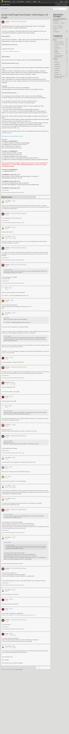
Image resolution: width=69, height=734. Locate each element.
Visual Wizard (61, 66)
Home (13, 1)
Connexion (58, 4)
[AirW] (3, 288)
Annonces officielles (61, 42)
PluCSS (66, 1)
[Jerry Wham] (3, 201)
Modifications (61, 47)
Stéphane (7, 21)
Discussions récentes (58, 28)
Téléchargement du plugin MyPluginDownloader (12, 136)
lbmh (6, 467)
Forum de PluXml (5, 4)
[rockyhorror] (3, 425)
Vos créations (61, 53)
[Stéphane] (3, 22)
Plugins (61, 51)
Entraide (61, 45)
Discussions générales (61, 44)
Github (61, 1)
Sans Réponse (60, 31)
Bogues (61, 49)
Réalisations (61, 64)
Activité (54, 29)
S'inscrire (65, 4)
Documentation (20, 1)
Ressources (28, 1)
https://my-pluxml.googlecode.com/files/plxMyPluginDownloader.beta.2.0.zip (18, 615)
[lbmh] (3, 467)
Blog (39, 1)
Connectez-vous (4, 669)
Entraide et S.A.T (61, 74)
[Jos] (3, 477)
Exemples (61, 72)
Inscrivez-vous (13, 669)
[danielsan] (3, 383)
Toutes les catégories (58, 26)
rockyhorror (8, 424)
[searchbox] (60, 9)
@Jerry (3, 295)
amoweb (7, 300)
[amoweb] (3, 300)
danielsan (7, 382)
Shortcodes (61, 70)
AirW (6, 287)
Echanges (61, 68)
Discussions (61, 62)
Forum (34, 1)
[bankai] (3, 358)
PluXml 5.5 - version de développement (61, 77)
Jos (6, 476)
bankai (6, 357)
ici (19, 580)
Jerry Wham (8, 201)
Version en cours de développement (61, 56)
